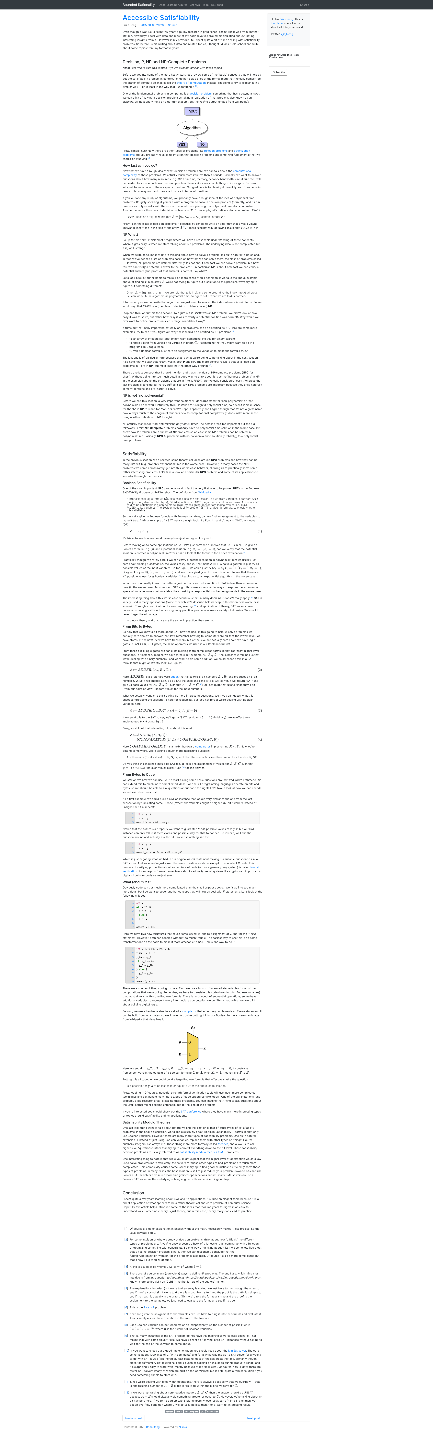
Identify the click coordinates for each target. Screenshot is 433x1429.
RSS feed (217, 4)
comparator (202, 746)
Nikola (183, 1427)
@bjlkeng (287, 34)
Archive (195, 4)
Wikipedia (204, 492)
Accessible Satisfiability (161, 17)
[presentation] (159, 216)
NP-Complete (191, 1411)
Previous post (133, 1418)
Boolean (169, 1411)
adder (174, 676)
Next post (253, 1418)
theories (223, 1144)
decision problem (200, 93)
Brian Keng (286, 19)
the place (277, 23)
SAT (203, 1411)
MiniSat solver (237, 1350)
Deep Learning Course (173, 4)
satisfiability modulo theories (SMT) (203, 1152)
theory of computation (191, 82)
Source (304, 4)
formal (179, 1411)
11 (200, 684)
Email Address (276, 57)
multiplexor (189, 1011)
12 (183, 767)
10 (195, 605)
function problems (215, 150)
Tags (205, 4)
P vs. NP (149, 1307)
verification (212, 1411)
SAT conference (191, 1111)
